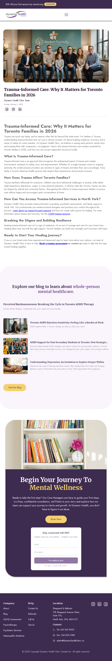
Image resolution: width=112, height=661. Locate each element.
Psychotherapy (10, 624)
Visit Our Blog (14, 387)
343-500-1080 (68, 635)
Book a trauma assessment (53, 243)
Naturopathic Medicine (13, 635)
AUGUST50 (50, 4)
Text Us (31, 624)
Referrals (32, 613)
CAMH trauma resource (59, 213)
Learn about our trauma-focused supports (32, 210)
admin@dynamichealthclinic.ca (70, 640)
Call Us (31, 619)
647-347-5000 (67, 629)
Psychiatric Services (12, 630)
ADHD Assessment (12, 619)
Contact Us (33, 608)
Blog (5, 613)
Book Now (56, 519)
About (6, 608)
